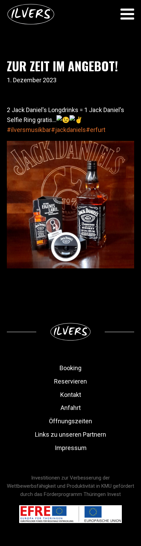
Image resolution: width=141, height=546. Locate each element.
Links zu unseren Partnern (70, 434)
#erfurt (95, 129)
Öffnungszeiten (70, 421)
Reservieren (70, 381)
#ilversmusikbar (29, 129)
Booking (70, 368)
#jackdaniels (68, 129)
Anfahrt (71, 407)
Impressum (71, 447)
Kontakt (70, 394)
